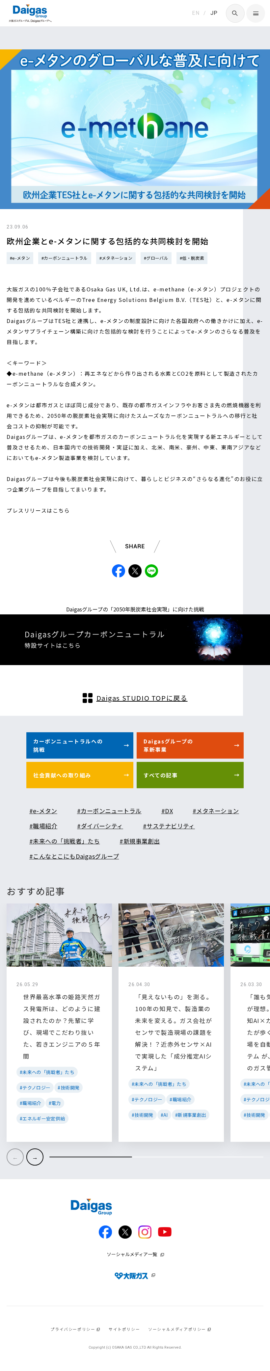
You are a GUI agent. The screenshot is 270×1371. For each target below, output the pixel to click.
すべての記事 (161, 775)
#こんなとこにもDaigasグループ (74, 856)
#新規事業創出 (140, 841)
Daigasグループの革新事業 (168, 745)
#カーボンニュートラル (64, 258)
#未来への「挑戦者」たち (64, 841)
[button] (34, 1157)
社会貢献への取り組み (62, 775)
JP (214, 13)
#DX (167, 810)
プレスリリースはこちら (38, 510)
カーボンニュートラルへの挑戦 (68, 745)
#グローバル (156, 258)
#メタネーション (116, 258)
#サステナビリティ (169, 825)
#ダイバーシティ (100, 825)
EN (196, 13)
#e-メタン (20, 258)
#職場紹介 (43, 825)
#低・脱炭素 (192, 258)
